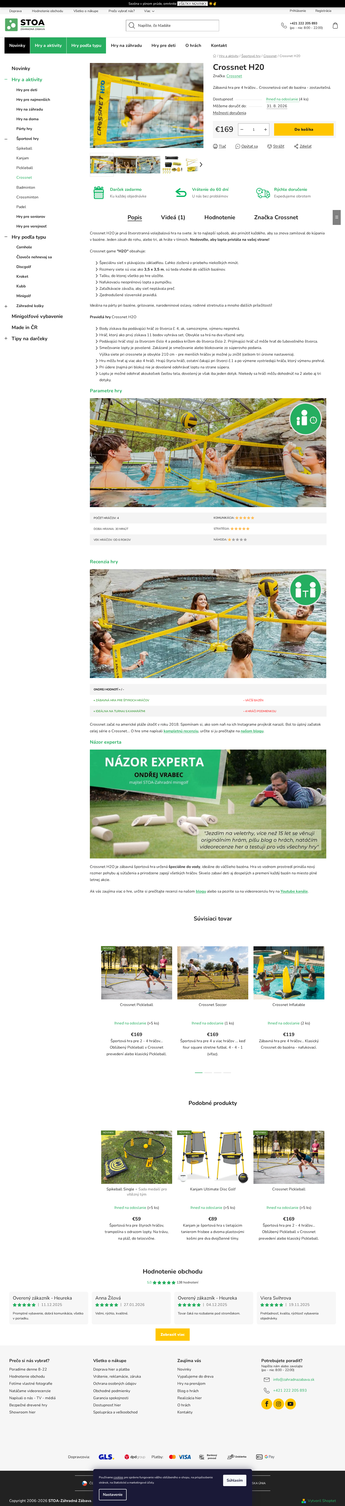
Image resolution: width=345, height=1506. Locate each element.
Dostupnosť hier (107, 1405)
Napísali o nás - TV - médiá (32, 1398)
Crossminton (27, 197)
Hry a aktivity (27, 79)
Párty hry (24, 128)
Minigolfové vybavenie (37, 316)
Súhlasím (235, 1480)
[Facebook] (266, 1404)
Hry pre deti (26, 90)
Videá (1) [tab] (173, 217)
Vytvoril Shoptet (322, 1500)
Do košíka (303, 129)
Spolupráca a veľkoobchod (115, 1412)
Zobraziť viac (173, 1334)
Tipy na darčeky (29, 338)
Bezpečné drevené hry (28, 1405)
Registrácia (323, 11)
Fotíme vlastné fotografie (30, 1383)
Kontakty (185, 1412)
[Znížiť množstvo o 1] (241, 129)
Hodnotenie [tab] (219, 217)
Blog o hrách (188, 1391)
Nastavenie (113, 1494)
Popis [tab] (135, 217)
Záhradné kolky (30, 305)
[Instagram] (278, 1404)
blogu (201, 891)
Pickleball (24, 167)
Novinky (21, 68)
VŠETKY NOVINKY (193, 3)
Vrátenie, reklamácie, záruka (117, 1376)
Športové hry (27, 138)
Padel (21, 207)
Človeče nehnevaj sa (34, 257)
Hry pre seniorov (30, 216)
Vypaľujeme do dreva (195, 1376)
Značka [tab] (276, 217)
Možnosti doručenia (229, 113)
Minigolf (23, 296)
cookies (118, 1477)
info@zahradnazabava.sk (293, 1379)
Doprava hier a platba (111, 1369)
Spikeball (24, 148)
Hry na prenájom (191, 1383)
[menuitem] (17, 45)
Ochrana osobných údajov (114, 1383)
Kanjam (22, 158)
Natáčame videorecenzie (30, 1391)
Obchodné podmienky (111, 1391)
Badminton (25, 187)
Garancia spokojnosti (111, 1398)
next (332, 1008)
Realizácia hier (189, 1398)
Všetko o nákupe (86, 11)
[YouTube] (290, 1404)
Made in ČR (24, 327)
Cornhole (24, 247)
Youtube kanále (294, 891)
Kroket (22, 276)
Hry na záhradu (29, 109)
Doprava (15, 11)
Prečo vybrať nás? (122, 11)
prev (93, 1008)
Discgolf (23, 266)
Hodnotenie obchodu (47, 11)
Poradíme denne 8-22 (28, 1369)
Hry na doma (27, 119)
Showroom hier (22, 1412)
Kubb (21, 286)
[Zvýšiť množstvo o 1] (265, 129)
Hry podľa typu (29, 237)
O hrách (183, 1405)
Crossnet (24, 177)
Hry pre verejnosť (31, 226)
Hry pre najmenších (33, 99)
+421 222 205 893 (290, 1390)
